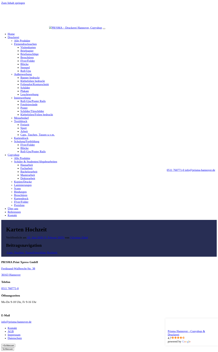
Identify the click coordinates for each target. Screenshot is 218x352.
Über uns (13, 208)
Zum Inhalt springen (13, 2)
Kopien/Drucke (23, 181)
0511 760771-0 (10, 288)
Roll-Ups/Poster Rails (33, 101)
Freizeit (24, 124)
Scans (17, 188)
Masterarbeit (27, 175)
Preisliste (19, 205)
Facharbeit (26, 168)
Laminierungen (23, 185)
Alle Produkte (22, 40)
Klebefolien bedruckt (32, 81)
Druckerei (13, 37)
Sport (23, 128)
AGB (11, 331)
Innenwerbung (22, 97)
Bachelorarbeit (28, 171)
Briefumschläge (29, 54)
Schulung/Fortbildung (26, 141)
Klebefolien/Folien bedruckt (36, 114)
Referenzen (14, 212)
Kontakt (12, 215)
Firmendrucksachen (25, 44)
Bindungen (20, 191)
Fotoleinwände (29, 104)
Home (11, 34)
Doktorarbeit (27, 178)
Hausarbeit (26, 164)
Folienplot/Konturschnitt (34, 84)
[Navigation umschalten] (104, 28)
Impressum (14, 334)
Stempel (25, 67)
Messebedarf (21, 117)
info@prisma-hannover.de (16, 321)
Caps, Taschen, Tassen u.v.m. (37, 134)
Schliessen (8, 349)
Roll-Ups (25, 70)
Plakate (24, 91)
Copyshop (13, 154)
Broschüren (27, 57)
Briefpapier (27, 50)
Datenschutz (15, 338)
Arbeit (24, 131)
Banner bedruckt (30, 77)
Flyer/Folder (27, 60)
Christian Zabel (79, 237)
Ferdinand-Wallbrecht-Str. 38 (18, 268)
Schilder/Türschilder (32, 111)
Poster (24, 107)
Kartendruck (21, 138)
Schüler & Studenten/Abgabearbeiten (35, 161)
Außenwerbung (23, 74)
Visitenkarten (28, 47)
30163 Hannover (11, 274)
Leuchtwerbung (29, 94)
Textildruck (20, 121)
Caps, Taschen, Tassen (19, 252)
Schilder (25, 87)
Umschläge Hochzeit (45, 252)
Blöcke (24, 64)
